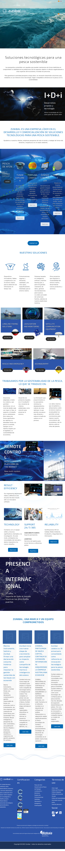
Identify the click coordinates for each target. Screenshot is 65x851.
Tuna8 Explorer (20, 178)
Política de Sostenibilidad (58, 798)
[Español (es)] (58, 1)
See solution (7, 337)
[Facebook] (53, 812)
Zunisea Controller (45, 178)
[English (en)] (61, 1)
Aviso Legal (55, 788)
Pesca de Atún (38, 785)
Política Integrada (56, 792)
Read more (20, 218)
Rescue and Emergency (13, 364)
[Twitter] (56, 812)
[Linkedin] (60, 812)
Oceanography (41, 364)
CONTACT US (33, 243)
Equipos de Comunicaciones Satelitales (38, 797)
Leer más (9, 745)
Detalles (7, 181)
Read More (33, 551)
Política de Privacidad (57, 790)
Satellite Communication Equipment (53, 326)
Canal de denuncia (56, 804)
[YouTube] (53, 815)
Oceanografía (38, 805)
